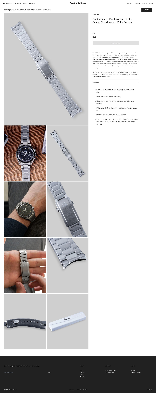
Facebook (79, 389)
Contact (133, 370)
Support (133, 366)
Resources (108, 366)
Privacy (14, 389)
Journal (137, 3)
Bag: (151, 3)
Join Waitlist (116, 43)
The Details (96, 82)
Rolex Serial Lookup (110, 370)
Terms (10, 389)
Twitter (85, 389)
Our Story (82, 372)
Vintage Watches (8, 3)
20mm (94, 36)
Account (144, 3)
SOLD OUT (146, 9)
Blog (81, 370)
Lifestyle (32, 3)
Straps (25, 3)
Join (49, 372)
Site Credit (149, 389)
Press (81, 374)
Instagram (72, 389)
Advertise (82, 377)
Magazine (18, 3)
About (81, 366)
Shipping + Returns (136, 372)
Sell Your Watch (109, 372)
